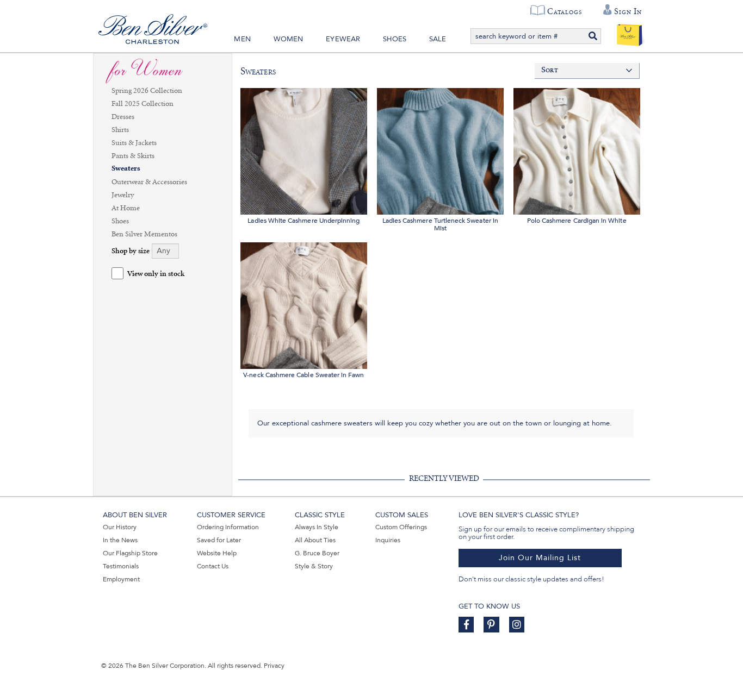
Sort (549, 70)
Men (242, 39)
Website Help (217, 553)
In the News (120, 540)
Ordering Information (228, 527)
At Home (126, 208)
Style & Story (314, 566)
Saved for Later (219, 540)
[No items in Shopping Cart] (630, 33)
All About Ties (315, 540)
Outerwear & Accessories (149, 182)
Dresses (123, 117)
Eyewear (343, 39)
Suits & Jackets (134, 143)
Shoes (394, 39)
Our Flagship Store (130, 553)
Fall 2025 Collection (143, 104)
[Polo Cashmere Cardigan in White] (577, 150)
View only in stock (155, 274)
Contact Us (212, 566)
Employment (121, 579)
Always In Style (316, 527)
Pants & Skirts (133, 156)
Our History (120, 527)
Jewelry (123, 195)
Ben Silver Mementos (144, 234)
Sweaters (126, 168)
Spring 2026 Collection (147, 91)
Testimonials (121, 566)
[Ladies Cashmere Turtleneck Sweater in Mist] (440, 150)
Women (289, 39)
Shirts (120, 130)
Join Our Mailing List (540, 558)
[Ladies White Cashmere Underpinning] (304, 150)
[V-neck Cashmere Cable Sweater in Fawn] (304, 304)
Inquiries (387, 540)
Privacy (274, 665)
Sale (438, 39)
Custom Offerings (401, 527)
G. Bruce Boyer (317, 553)
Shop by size (131, 251)
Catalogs (564, 11)
